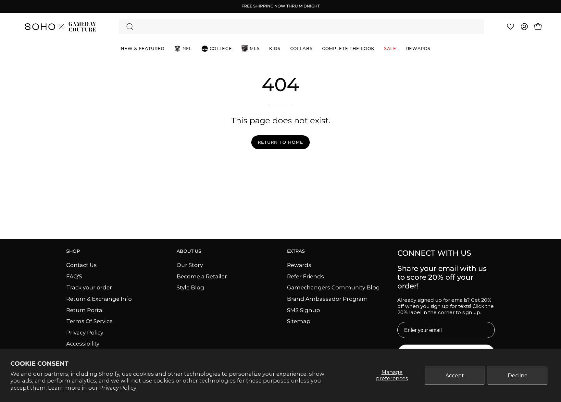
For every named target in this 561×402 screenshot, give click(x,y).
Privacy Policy (117, 387)
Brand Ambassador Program (327, 298)
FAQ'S (74, 276)
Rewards (299, 265)
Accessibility (82, 343)
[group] (280, 6)
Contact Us (81, 265)
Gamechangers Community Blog (333, 287)
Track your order (89, 287)
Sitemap (298, 321)
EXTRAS (296, 251)
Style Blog (190, 287)
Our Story (190, 265)
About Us (189, 251)
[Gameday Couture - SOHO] (60, 27)
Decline (518, 375)
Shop (73, 251)
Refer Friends (305, 276)
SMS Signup (303, 310)
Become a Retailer (202, 276)
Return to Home (280, 142)
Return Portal (85, 310)
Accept (454, 375)
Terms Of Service (89, 321)
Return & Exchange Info (99, 298)
